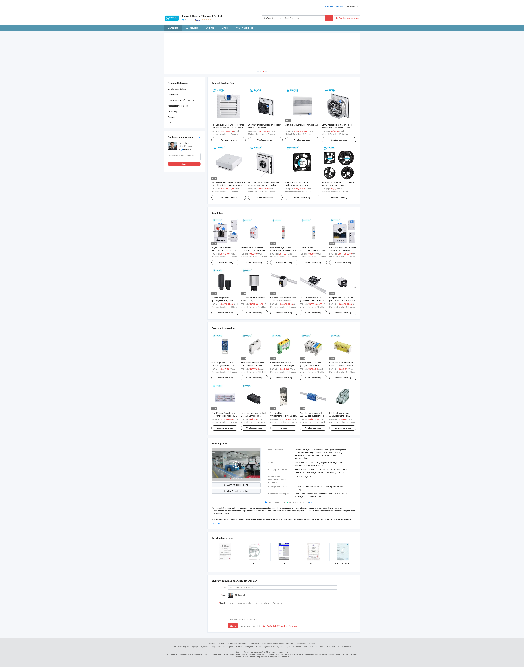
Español (230, 647)
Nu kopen (284, 428)
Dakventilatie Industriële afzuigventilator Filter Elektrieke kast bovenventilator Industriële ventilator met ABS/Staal (228, 185)
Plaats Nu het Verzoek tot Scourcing (280, 626)
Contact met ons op (244, 27)
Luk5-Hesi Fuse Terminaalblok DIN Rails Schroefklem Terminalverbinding (253, 416)
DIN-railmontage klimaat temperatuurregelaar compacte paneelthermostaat (283, 250)
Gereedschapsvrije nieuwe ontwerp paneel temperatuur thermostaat (253, 250)
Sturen (233, 626)
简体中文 (195, 647)
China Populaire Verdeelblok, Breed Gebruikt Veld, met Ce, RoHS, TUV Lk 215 (341, 365)
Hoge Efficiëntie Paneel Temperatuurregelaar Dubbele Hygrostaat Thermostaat (223, 250)
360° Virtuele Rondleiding (237, 485)
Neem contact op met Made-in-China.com (277, 643)
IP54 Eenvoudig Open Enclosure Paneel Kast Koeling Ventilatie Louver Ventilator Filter (228, 127)
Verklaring (222, 643)
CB (284, 563)
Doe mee (339, 6)
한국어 (279, 647)
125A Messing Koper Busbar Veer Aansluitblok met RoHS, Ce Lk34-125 (224, 416)
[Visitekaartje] (199, 137)
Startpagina (173, 27)
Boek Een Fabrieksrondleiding (236, 491)
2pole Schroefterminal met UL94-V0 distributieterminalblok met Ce (313, 416)
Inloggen (329, 6)
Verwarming (173, 94)
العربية (287, 647)
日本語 (212, 647)
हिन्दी (305, 647)
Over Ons (210, 27)
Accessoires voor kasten (178, 106)
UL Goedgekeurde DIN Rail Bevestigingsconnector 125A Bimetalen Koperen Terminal (223, 365)
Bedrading (172, 117)
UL (254, 563)
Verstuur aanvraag (229, 140)
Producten (193, 27)
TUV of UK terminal (343, 563)
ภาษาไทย (313, 647)
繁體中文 (204, 647)
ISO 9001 (313, 563)
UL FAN (225, 563)
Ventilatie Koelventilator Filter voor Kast (301, 124)
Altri (169, 122)
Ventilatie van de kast (177, 89)
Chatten (186, 150)
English (186, 647)
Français (221, 647)
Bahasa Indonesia (344, 647)
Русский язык (269, 647)
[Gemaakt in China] (181, 5)
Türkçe (321, 647)
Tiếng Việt (331, 647)
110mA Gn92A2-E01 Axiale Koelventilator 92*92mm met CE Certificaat (298, 185)
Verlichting (172, 111)
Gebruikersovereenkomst (237, 643)
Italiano (258, 647)
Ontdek (225, 27)
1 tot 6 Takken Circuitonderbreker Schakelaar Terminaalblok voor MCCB (283, 416)
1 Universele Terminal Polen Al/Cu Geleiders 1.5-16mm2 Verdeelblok (252, 365)
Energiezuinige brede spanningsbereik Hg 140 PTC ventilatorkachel (223, 300)
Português (249, 647)
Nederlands (296, 647)
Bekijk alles (216, 523)
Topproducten (301, 643)
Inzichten (312, 643)
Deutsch (239, 647)
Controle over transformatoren (181, 100)
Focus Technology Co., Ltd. (258, 652)
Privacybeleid (254, 643)
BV (310, 502)
